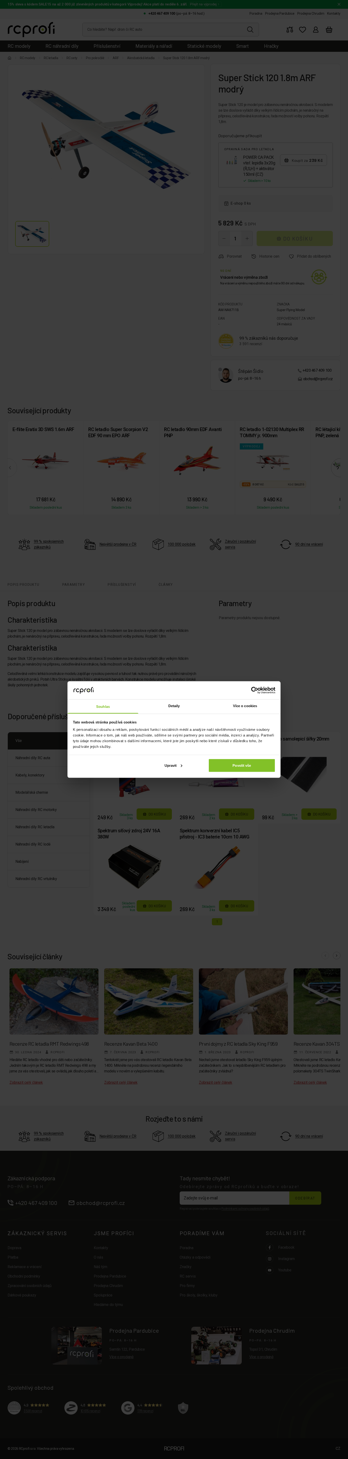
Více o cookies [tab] (245, 706)
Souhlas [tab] (103, 707)
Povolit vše (241, 765)
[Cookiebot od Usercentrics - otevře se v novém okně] (254, 690)
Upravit (171, 765)
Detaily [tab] (174, 706)
